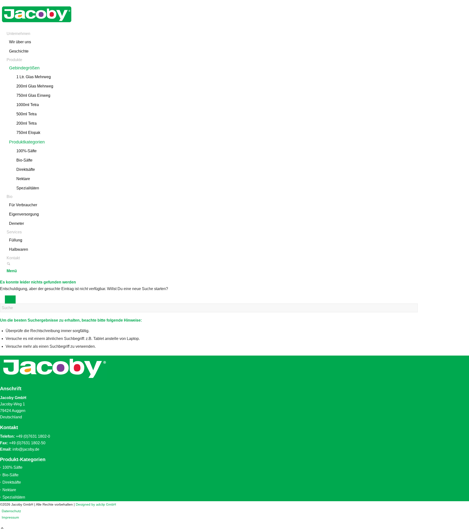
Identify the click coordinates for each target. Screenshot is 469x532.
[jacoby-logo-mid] (36, 27)
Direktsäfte (11, 482)
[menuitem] (210, 43)
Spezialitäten (13, 497)
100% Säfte (12, 467)
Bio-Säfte (10, 475)
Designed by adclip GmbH (96, 504)
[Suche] (8, 264)
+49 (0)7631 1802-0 (33, 436)
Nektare (9, 490)
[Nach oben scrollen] (2, 528)
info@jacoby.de (25, 449)
